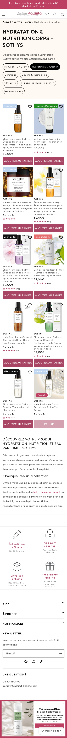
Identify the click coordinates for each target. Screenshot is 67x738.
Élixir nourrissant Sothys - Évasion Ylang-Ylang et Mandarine (17, 407)
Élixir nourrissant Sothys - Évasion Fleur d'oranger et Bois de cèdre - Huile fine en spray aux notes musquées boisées (49, 208)
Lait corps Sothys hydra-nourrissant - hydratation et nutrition (48, 141)
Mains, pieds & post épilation (37, 82)
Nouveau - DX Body (15, 66)
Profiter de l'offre (49, 725)
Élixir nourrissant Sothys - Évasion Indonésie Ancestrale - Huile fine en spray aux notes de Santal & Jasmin (17, 144)
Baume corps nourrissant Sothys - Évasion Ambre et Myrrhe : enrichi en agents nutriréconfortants (18, 207)
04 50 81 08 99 (11, 681)
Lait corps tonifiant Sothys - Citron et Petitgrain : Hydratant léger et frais (49, 272)
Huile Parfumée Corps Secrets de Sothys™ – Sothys (46, 407)
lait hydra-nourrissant (47, 492)
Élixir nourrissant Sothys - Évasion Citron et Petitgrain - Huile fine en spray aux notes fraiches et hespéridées (48, 343)
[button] (54, 14)
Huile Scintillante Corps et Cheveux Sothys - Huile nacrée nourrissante (17, 340)
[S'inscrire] (60, 653)
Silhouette (10, 82)
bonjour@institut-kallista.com (20, 685)
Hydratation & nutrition (45, 66)
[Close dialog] (63, 703)
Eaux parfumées (13, 90)
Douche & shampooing (34, 74)
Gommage (10, 74)
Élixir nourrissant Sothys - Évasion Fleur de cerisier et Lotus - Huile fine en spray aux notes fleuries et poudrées (18, 275)
